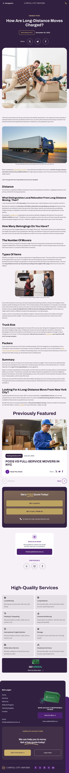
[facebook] (63, 471)
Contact (4, 711)
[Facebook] (46, 41)
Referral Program (8, 705)
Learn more (48, 753)
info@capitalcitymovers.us (35, 552)
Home (4, 695)
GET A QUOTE (34, 503)
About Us (5, 701)
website (22, 405)
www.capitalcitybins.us (50, 721)
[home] (34, 3)
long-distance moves (19, 169)
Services (5, 698)
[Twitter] (30, 41)
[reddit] (59, 471)
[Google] (42, 566)
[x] (56, 472)
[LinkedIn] (53, 767)
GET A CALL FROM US (34, 511)
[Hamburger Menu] (3, 3)
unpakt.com (14, 215)
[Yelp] (27, 566)
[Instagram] (38, 41)
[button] (7, 3)
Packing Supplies (8, 708)
